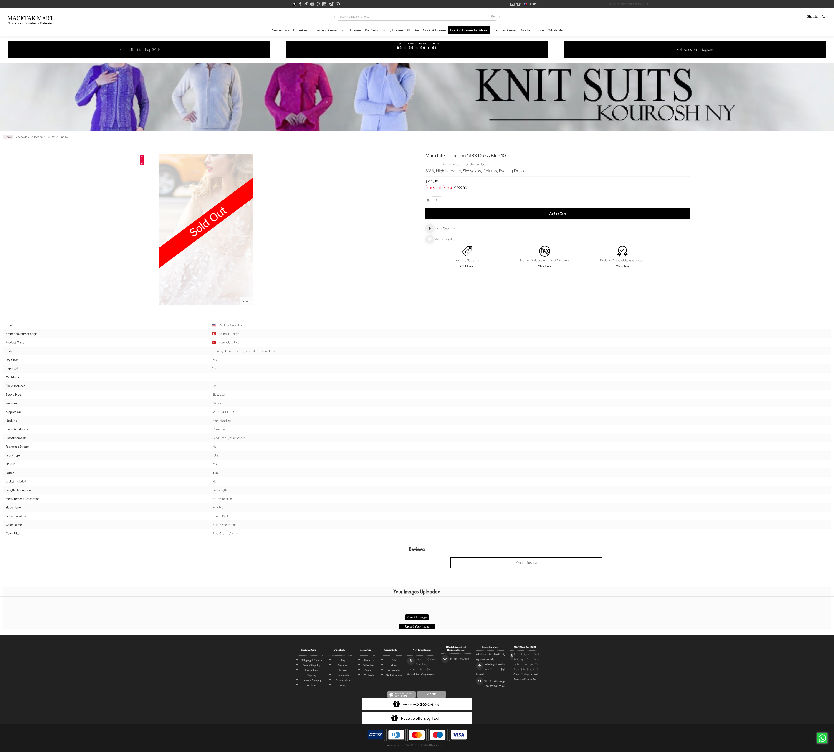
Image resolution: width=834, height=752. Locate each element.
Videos (394, 665)
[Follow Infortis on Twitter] (295, 4)
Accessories (394, 670)
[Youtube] (312, 4)
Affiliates (311, 685)
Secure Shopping (311, 665)
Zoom (246, 301)
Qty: (428, 200)
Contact (368, 670)
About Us (369, 660)
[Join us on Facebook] (300, 4)
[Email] (512, 4)
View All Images (417, 617)
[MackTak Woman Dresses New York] (29, 20)
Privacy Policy (342, 680)
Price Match (342, 675)
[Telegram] (331, 4)
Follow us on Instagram (695, 49)
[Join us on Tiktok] (306, 4)
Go (493, 16)
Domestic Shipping (311, 680)
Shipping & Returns (311, 660)
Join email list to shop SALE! (139, 49)
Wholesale (368, 675)
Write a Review (526, 562)
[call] (518, 4)
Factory (343, 685)
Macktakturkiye (394, 675)
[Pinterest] (318, 4)
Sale (394, 660)
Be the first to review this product (464, 164)
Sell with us (368, 665)
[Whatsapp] (338, 4)
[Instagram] (324, 4)
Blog (342, 660)
